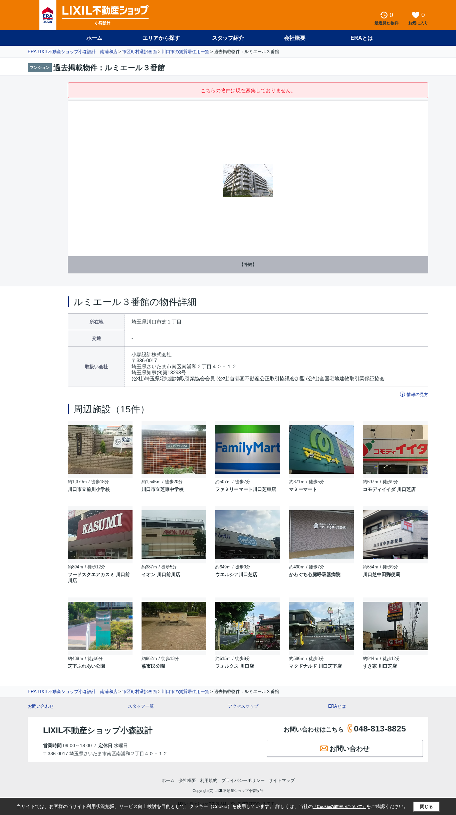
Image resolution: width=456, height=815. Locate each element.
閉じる (426, 806)
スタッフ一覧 (141, 706)
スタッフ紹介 (228, 38)
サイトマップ (282, 780)
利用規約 (208, 780)
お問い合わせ (41, 706)
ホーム (94, 38)
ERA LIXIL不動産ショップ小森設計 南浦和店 (73, 51)
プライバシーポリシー (243, 780)
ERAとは (362, 38)
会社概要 (294, 38)
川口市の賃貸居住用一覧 (185, 51)
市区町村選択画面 (139, 51)
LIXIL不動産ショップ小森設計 (98, 730)
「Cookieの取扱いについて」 (339, 806)
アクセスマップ (243, 706)
